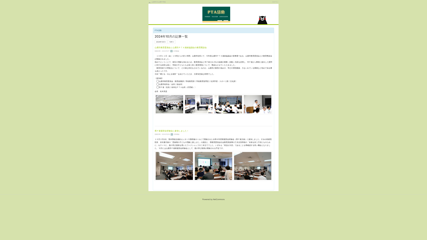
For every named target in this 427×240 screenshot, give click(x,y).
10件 (171, 42)
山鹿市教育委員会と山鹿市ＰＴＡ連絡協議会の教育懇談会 (181, 47)
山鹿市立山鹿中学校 (159, 2)
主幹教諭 (176, 51)
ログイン (275, 2)
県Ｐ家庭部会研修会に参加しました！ (172, 131)
